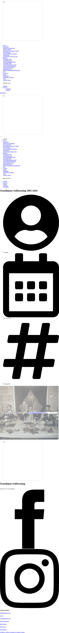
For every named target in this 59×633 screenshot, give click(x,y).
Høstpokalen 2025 (7, 69)
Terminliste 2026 (7, 59)
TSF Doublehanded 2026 (9, 62)
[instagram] (29, 607)
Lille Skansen (3, 629)
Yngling (5, 168)
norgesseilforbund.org (5, 618)
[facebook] (29, 548)
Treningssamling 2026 (8, 67)
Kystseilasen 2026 (7, 60)
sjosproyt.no (3, 627)
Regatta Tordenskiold (8, 70)
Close (5, 139)
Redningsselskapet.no (5, 613)
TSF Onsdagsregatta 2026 (9, 66)
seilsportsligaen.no (4, 621)
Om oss (5, 87)
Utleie (4, 74)
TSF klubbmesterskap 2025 (9, 64)
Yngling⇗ (5, 73)
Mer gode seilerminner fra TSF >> (38, 412)
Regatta (5, 58)
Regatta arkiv (17, 70)
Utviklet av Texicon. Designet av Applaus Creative (12, 632)
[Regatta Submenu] (7, 58)
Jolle (4, 71)
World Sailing (3, 624)
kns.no (1, 615)
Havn (4, 45)
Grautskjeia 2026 (7, 63)
